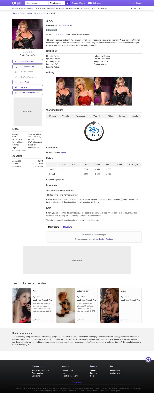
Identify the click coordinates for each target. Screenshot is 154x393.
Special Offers (71, 8)
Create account (67, 370)
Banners (93, 373)
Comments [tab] (53, 227)
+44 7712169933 (27, 67)
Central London (26, 13)
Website (23, 87)
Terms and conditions (40, 370)
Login (131, 3)
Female (45, 13)
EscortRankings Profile (29, 93)
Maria (123, 291)
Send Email (24, 82)
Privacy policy (37, 373)
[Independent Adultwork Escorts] (17, 3)
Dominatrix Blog (116, 373)
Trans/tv (38, 8)
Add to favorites (26, 61)
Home (14, 13)
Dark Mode (97, 3)
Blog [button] (93, 8)
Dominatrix (51, 8)
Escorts (15, 8)
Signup (139, 3)
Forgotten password (70, 376)
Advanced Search (78, 3)
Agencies (22, 8)
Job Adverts (60, 8)
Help (92, 376)
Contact (93, 370)
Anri (34, 291)
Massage (30, 8)
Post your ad (136, 8)
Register (109, 239)
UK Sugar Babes (65, 25)
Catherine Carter (84, 291)
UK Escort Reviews (83, 8)
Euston (37, 13)
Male (44, 8)
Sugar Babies (102, 8)
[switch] (90, 3)
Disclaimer (36, 376)
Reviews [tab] (67, 227)
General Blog (115, 370)
